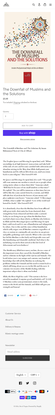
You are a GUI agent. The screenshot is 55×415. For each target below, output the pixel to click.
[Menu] (50, 4)
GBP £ (34, 374)
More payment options (27, 139)
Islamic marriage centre (14, 333)
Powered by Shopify (35, 406)
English (20, 374)
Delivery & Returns (13, 326)
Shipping (16, 102)
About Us (9, 320)
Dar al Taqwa (23, 406)
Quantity (6, 111)
